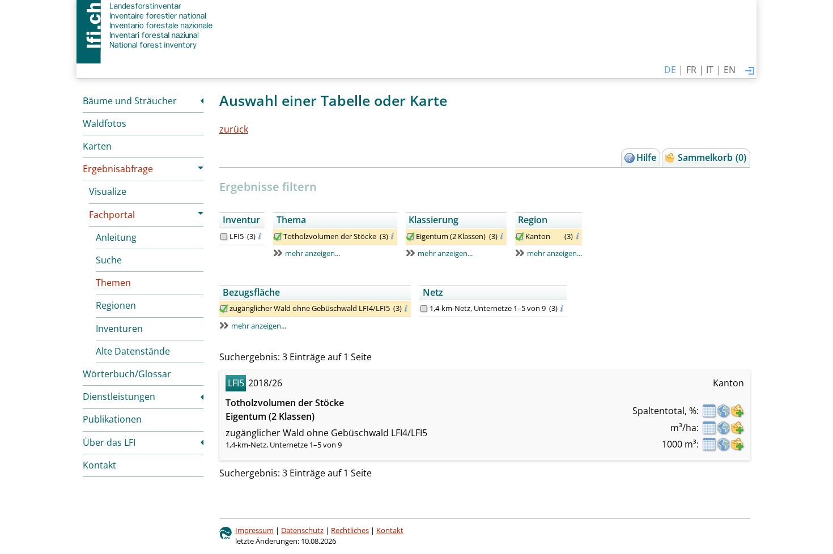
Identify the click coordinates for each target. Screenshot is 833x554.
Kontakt (99, 465)
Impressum (254, 530)
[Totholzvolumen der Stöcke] (277, 236)
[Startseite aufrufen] (145, 25)
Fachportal (112, 214)
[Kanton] (519, 236)
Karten (97, 146)
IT (709, 69)
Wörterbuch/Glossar (127, 374)
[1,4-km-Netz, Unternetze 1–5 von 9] (423, 308)
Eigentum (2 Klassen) (451, 236)
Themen (113, 282)
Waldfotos (104, 123)
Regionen (116, 305)
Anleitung (116, 237)
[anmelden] (749, 71)
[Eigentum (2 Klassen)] (410, 236)
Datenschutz (302, 530)
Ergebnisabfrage (118, 169)
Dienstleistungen (119, 396)
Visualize (107, 191)
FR (691, 69)
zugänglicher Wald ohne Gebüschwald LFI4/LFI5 (310, 308)
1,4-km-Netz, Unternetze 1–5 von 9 (488, 308)
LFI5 (237, 236)
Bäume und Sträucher (130, 101)
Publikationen (112, 419)
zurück (233, 129)
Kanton (537, 236)
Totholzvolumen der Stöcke (329, 236)
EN (730, 69)
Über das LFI (109, 442)
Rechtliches (350, 530)
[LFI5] (223, 236)
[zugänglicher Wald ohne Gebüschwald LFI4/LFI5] (223, 308)
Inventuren (119, 328)
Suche (109, 260)
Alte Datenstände (133, 351)
